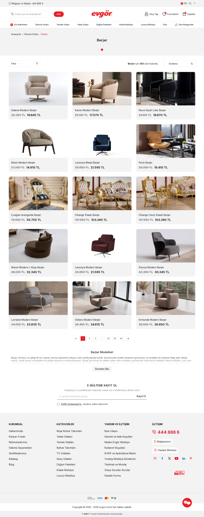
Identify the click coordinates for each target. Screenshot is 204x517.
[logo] (102, 14)
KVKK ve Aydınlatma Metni (120, 453)
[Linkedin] (183, 458)
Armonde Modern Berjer (153, 319)
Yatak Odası (82, 24)
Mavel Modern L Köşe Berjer (27, 267)
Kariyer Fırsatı (17, 436)
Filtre (13, 63)
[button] (102, 50)
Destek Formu (112, 475)
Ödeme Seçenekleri (20, 447)
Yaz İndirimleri (20, 24)
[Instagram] (155, 458)
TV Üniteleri (63, 453)
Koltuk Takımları (66, 447)
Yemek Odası (63, 24)
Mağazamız (164, 441)
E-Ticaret (92, 514)
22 (108, 338)
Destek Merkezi (167, 450)
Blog (11, 464)
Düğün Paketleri (103, 24)
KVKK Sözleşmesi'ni (71, 404)
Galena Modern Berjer (24, 110)
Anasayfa (16, 34)
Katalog (13, 458)
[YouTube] (176, 458)
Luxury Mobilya (148, 24)
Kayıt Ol (141, 396)
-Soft (84, 514)
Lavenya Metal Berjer (87, 162)
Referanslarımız (18, 442)
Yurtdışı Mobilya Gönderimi (119, 458)
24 (121, 338)
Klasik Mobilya (126, 24)
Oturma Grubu (42, 24)
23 (115, 338)
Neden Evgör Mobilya (117, 442)
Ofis (165, 24)
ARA (59, 14)
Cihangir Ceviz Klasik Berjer (155, 215)
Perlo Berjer (145, 162)
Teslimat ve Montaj (115, 464)
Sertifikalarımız (17, 453)
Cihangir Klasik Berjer (87, 215)
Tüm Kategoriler (186, 24)
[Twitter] (169, 458)
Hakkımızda (16, 431)
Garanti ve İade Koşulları (118, 436)
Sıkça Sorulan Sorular (117, 470)
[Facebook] (162, 458)
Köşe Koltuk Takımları (69, 431)
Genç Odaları (64, 458)
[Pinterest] (191, 458)
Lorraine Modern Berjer (24, 319)
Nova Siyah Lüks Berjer (152, 110)
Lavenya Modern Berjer (88, 267)
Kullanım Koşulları (114, 447)
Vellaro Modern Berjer (87, 319)
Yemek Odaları (65, 442)
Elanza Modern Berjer (151, 267)
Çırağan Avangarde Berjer (26, 215)
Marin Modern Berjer (23, 162)
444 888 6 (168, 432)
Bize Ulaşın (110, 431)
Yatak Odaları (64, 436)
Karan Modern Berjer (87, 110)
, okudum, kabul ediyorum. (84, 404)
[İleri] (128, 338)
